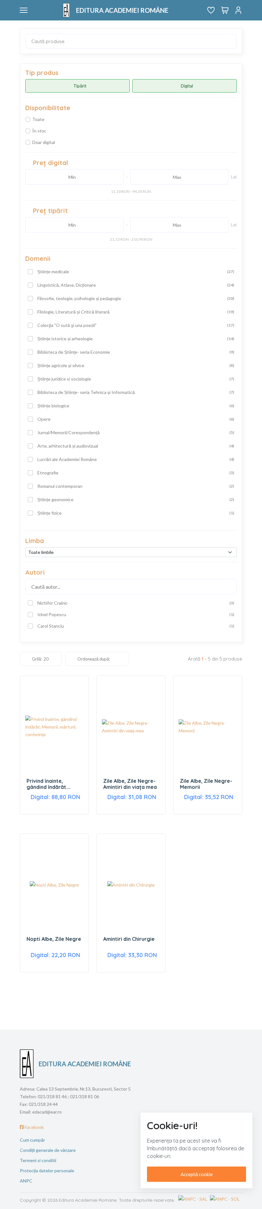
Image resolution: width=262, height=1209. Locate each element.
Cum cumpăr (32, 1140)
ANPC (26, 1180)
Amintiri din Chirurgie (129, 939)
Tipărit (79, 85)
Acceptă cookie (197, 1174)
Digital (187, 85)
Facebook (34, 1127)
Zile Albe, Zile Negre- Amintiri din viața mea (130, 784)
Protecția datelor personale (47, 1170)
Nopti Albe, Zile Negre (54, 939)
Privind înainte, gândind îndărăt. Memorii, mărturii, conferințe (48, 784)
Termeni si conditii (38, 1160)
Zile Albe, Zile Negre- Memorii (206, 784)
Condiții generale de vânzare (48, 1150)
